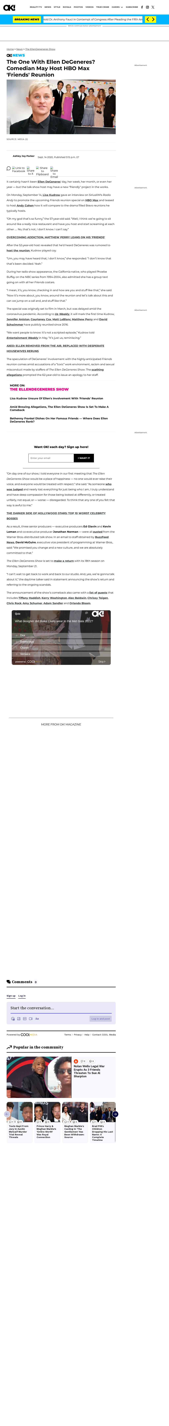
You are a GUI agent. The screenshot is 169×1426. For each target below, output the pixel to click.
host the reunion (18, 250)
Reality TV (36, 7)
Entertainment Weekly (22, 337)
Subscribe (132, 7)
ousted (97, 531)
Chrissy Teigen (97, 598)
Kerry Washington (54, 598)
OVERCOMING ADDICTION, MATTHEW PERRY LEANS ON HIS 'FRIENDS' (56, 237)
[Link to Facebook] (142, 7)
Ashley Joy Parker (23, 156)
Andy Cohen (25, 205)
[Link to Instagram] (147, 7)
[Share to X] (30, 168)
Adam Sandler (53, 603)
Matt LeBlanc (61, 319)
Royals (67, 7)
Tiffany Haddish (29, 598)
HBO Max (91, 200)
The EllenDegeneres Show (40, 49)
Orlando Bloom (79, 603)
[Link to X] (153, 7)
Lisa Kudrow (51, 195)
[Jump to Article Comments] (9, 168)
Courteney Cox (41, 319)
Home (10, 49)
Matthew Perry (82, 319)
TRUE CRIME (102, 7)
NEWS (48, 7)
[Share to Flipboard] (42, 168)
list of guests (98, 592)
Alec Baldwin (77, 598)
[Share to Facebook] (18, 168)
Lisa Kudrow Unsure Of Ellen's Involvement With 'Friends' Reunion (56, 398)
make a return (64, 560)
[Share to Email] (54, 168)
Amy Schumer (32, 603)
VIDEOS (89, 7)
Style (57, 7)
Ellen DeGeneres (49, 181)
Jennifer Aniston (18, 319)
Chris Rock (14, 603)
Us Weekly (62, 314)
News (19, 49)
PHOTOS (78, 7)
